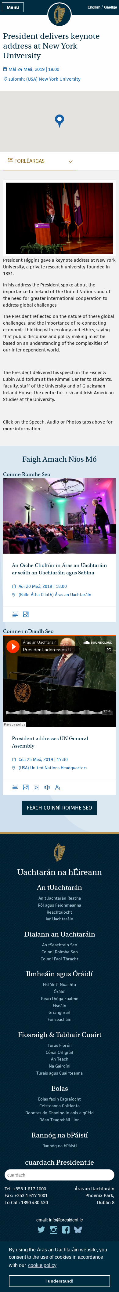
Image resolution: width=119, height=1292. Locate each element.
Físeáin (59, 1005)
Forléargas (26, 161)
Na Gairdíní (59, 1066)
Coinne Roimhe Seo (26, 474)
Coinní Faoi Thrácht (59, 958)
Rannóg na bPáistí (59, 1145)
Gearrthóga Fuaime (59, 998)
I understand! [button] (59, 1281)
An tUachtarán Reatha (59, 898)
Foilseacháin (59, 1019)
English (94, 7)
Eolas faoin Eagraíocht (59, 1098)
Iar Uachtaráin (59, 919)
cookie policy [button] (42, 1265)
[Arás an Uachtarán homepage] (59, 852)
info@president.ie (66, 1220)
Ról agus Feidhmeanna (59, 905)
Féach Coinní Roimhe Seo (59, 807)
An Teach (59, 1059)
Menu (13, 7)
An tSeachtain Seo (59, 945)
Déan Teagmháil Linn (59, 1120)
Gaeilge (110, 7)
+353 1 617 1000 (29, 1189)
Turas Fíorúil (60, 1045)
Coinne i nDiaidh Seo (28, 631)
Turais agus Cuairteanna (59, 1073)
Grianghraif (59, 1012)
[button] (59, 121)
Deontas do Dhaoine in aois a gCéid (59, 1112)
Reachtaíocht (59, 912)
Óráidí (60, 991)
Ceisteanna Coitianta (59, 1105)
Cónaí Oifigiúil (59, 1052)
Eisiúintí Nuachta (59, 984)
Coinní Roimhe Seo (59, 952)
